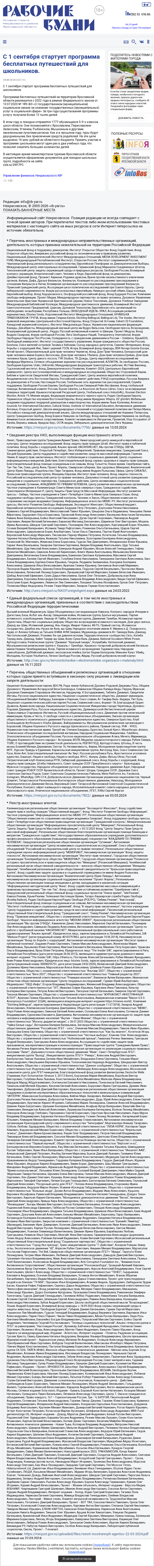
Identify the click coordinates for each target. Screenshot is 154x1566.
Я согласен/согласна (77, 1558)
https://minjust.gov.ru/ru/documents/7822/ (57, 795)
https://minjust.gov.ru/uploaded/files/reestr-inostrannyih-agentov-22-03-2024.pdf (86, 1534)
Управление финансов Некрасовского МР (32, 175)
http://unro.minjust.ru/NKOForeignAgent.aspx (59, 591)
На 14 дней (131, 24)
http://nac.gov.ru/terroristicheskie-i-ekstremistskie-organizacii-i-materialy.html (83, 660)
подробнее (101, 1545)
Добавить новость (131, 118)
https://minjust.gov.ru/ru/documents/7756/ (57, 427)
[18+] (48, 18)
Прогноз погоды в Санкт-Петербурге (131, 28)
